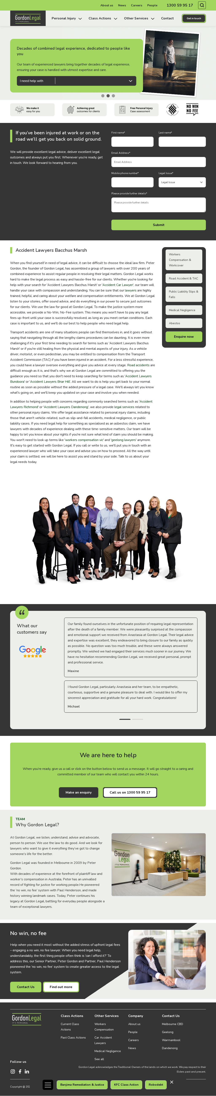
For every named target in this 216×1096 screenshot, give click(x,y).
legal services (124, 407)
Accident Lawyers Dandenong (66, 407)
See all (99, 1059)
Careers (136, 5)
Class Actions (72, 1016)
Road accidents (138, 365)
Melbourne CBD (172, 1024)
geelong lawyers (123, 440)
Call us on (130, 792)
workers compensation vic (84, 440)
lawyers (130, 290)
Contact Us (26, 987)
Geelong (167, 1032)
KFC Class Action (126, 1085)
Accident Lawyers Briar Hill (50, 381)
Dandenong (170, 1048)
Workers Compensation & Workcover (180, 259)
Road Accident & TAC (183, 278)
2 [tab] (137, 720)
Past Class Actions (73, 1038)
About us (106, 5)
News (122, 5)
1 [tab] (125, 720)
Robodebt (156, 1085)
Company (135, 1016)
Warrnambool (171, 1040)
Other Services (106, 1016)
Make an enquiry (79, 792)
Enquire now (184, 336)
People (152, 5)
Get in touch (194, 18)
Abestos (174, 323)
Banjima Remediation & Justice (82, 1085)
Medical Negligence (182, 310)
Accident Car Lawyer (118, 285)
